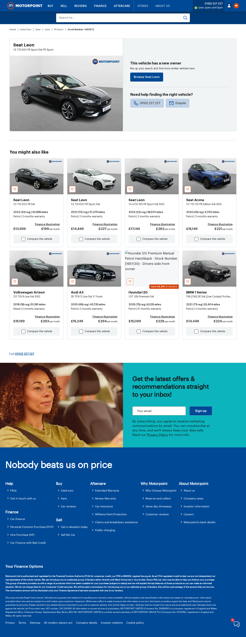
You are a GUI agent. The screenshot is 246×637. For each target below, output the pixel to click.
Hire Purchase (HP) (22, 534)
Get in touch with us (23, 498)
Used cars (67, 490)
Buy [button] (59, 483)
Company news (193, 498)
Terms (22, 622)
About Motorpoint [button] (193, 483)
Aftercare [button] (98, 483)
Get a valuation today (74, 526)
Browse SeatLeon (147, 77)
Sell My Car (68, 534)
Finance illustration (47, 224)
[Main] (24, 5)
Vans (64, 498)
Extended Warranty (107, 490)
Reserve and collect (158, 498)
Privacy (10, 622)
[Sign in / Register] (229, 5)
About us (189, 490)
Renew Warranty (105, 498)
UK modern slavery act (58, 622)
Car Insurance (104, 506)
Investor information (196, 506)
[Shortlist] (236, 5)
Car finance (17, 519)
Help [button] (9, 483)
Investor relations (112, 622)
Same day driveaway (159, 506)
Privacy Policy (157, 435)
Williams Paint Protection (111, 514)
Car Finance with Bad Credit (28, 542)
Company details (86, 622)
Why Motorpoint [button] (154, 483)
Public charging (105, 530)
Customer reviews (157, 514)
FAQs (13, 490)
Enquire (180, 103)
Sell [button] (59, 520)
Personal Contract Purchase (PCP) (31, 526)
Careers (189, 514)
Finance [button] (11, 512)
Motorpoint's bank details (199, 522)
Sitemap (35, 622)
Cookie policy (135, 622)
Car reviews (68, 506)
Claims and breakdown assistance (116, 522)
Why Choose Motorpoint (161, 490)
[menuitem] (30, 490)
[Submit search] (185, 18)
